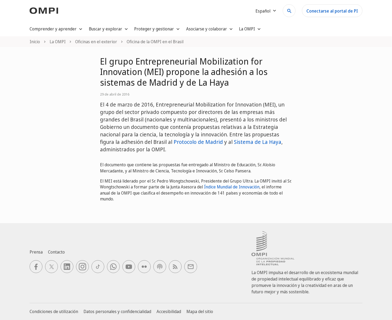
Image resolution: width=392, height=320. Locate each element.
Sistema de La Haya (257, 141)
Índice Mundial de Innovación (231, 187)
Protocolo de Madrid (198, 141)
